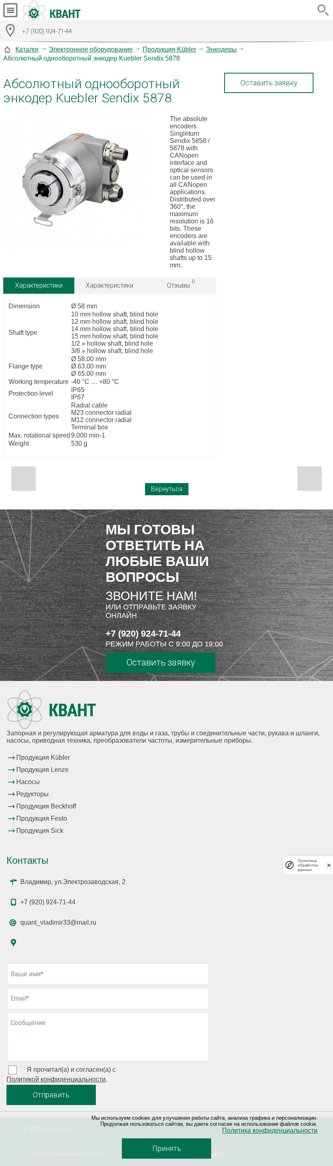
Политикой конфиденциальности (56, 1079)
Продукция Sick (39, 830)
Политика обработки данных (308, 865)
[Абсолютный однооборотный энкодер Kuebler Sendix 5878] (76, 180)
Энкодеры (221, 49)
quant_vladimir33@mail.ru (58, 922)
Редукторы (32, 794)
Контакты (27, 860)
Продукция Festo (41, 818)
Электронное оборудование (91, 49)
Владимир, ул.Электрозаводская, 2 (72, 881)
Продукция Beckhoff (46, 806)
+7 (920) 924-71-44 (143, 634)
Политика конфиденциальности (270, 1130)
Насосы (28, 781)
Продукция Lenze (42, 769)
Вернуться (166, 489)
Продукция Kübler (169, 49)
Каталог (27, 49)
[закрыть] (329, 865)
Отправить (51, 1094)
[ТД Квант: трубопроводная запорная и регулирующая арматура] (52, 10)
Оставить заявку (269, 82)
